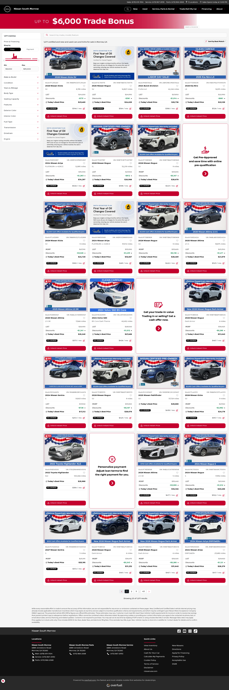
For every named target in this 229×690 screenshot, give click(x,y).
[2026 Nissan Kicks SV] (65, 63)
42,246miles (173, 89)
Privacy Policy (178, 656)
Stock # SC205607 (145, 392)
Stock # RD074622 (145, 83)
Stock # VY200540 (52, 547)
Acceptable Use (179, 660)
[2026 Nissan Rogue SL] (112, 140)
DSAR (174, 664)
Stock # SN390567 (52, 315)
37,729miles (174, 399)
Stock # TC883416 (191, 315)
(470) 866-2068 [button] (79, 654)
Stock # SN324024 (192, 237)
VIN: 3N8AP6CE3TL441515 (216, 392)
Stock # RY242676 (52, 392)
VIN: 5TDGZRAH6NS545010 (76, 470)
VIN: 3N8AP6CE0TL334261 (76, 83)
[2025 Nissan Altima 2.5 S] (205, 217)
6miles (222, 321)
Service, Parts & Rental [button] (163, 9)
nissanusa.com (150, 671)
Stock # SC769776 (98, 83)
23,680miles (220, 553)
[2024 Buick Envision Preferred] (158, 63)
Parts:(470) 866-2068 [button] (44, 660)
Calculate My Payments (154, 656)
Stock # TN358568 (145, 470)
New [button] (135, 9)
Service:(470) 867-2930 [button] (45, 657)
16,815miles (220, 89)
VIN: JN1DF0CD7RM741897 (76, 160)
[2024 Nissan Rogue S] (205, 449)
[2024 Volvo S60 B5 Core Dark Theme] (112, 295)
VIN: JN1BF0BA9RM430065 (215, 547)
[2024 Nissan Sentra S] (65, 372)
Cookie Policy (150, 660)
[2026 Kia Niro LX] (205, 63)
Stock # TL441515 (191, 392)
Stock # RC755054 (192, 470)
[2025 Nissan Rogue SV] (112, 63)
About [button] (219, 9)
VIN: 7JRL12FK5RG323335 (122, 315)
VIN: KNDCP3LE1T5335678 (216, 83)
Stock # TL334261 (51, 83)
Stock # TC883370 (98, 392)
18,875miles (220, 244)
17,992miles (220, 476)
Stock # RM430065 (192, 547)
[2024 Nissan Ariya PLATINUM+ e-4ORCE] (65, 140)
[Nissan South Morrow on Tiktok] (194, 631)
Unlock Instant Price (58, 116)
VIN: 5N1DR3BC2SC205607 (169, 392)
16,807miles (127, 89)
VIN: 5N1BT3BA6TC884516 (169, 547)
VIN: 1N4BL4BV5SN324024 (216, 237)
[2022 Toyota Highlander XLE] (65, 449)
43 (143, 591)
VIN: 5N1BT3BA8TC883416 (216, 315)
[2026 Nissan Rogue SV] (158, 140)
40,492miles (126, 321)
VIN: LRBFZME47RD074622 (169, 83)
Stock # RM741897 (51, 160)
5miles (176, 476)
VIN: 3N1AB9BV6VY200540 (76, 547)
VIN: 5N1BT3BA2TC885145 (122, 547)
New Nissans (177, 645)
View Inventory (150, 645)
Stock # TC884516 (144, 547)
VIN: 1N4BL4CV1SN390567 (76, 315)
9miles (176, 166)
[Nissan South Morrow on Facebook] (178, 631)
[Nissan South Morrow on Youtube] (183, 631)
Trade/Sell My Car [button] (188, 9)
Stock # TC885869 (145, 160)
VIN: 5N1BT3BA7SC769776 (122, 83)
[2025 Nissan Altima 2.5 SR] (65, 295)
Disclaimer (148, 668)
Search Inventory (128, 9)
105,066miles (80, 476)
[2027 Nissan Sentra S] (65, 527)
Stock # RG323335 (99, 315)
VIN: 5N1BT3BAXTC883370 (122, 392)
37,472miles (127, 244)
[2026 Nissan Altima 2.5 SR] (158, 449)
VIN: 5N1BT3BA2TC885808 (169, 237)
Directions (176, 649)
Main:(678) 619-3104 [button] (43, 654)
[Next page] (148, 591)
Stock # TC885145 (98, 547)
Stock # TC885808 (145, 237)
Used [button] (144, 9)
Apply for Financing (180, 653)
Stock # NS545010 (52, 470)
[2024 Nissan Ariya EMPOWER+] (205, 527)
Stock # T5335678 (191, 83)
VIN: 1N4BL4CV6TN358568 (169, 470)
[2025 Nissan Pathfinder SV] (158, 372)
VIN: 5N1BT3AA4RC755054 (216, 470)
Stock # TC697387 (98, 160)
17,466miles (81, 321)
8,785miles (81, 89)
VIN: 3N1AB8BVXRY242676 (76, 392)
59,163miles (80, 399)
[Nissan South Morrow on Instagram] (189, 631)
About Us (148, 649)
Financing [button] (207, 9)
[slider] (4, 60)
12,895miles (80, 166)
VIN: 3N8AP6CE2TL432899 (76, 237)
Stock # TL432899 (52, 237)
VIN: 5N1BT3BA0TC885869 (169, 160)
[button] (192, 2)
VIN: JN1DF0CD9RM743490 (122, 237)
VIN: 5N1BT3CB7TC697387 (122, 160)
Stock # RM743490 (99, 237)
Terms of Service (151, 664)
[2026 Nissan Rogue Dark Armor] (205, 295)
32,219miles (127, 166)
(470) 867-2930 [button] (116, 654)
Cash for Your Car (152, 653)
